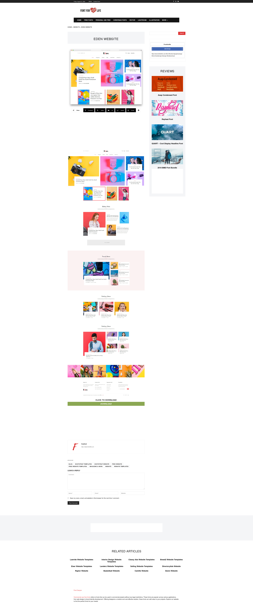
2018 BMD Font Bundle (167, 167)
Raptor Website (81, 571)
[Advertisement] (146, 10)
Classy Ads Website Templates (141, 559)
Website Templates (121, 466)
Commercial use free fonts (82, 597)
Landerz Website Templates (111, 566)
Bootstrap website (102, 464)
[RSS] (176, 1)
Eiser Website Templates (81, 566)
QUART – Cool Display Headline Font (167, 143)
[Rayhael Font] (167, 108)
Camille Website (141, 571)
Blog (70, 464)
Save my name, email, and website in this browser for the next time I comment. (94, 498)
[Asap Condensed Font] (167, 84)
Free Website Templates (78, 466)
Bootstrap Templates (83, 464)
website (108, 466)
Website (76, 27)
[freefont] (74, 447)
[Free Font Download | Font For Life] (90, 10)
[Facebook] (174, 1)
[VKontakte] (178, 1)
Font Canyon (78, 590)
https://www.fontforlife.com (87, 447)
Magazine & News (96, 466)
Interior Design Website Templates (111, 560)
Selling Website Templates (141, 566)
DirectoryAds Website (171, 566)
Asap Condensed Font (167, 95)
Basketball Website (111, 571)
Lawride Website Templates (81, 559)
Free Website (117, 464)
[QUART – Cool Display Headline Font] (167, 132)
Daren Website (171, 571)
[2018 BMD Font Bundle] (167, 156)
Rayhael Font (167, 119)
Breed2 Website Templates (171, 559)
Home (70, 27)
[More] (138, 110)
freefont (84, 444)
